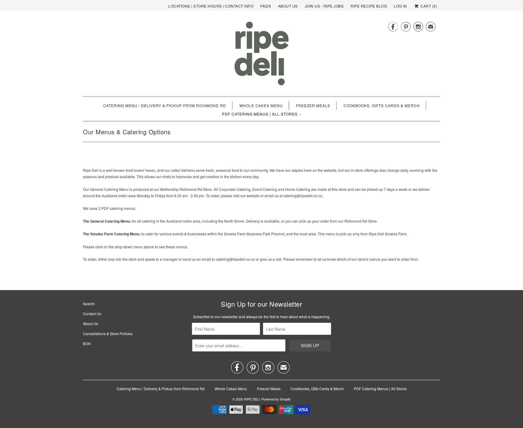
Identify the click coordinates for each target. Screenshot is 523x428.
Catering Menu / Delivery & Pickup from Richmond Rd (164, 105)
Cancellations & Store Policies (108, 333)
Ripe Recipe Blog (368, 5)
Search (89, 303)
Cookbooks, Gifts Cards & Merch (382, 105)
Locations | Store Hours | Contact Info (210, 5)
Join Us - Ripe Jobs (324, 5)
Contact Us (92, 313)
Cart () (428, 5)
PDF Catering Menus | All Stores (260, 113)
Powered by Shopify (276, 399)
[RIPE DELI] (261, 55)
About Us (288, 5)
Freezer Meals (313, 105)
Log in (400, 5)
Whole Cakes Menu (261, 105)
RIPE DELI (252, 399)
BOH (87, 343)
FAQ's (265, 5)
